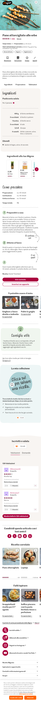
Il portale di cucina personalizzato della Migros (17, 622)
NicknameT (14, 493)
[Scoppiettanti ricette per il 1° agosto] (11, 603)
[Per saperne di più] (11, 314)
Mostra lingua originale (11, 482)
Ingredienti (8, 84)
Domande (26, 453)
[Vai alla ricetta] (11, 563)
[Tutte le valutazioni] (6, 38)
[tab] (20, 662)
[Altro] (35, 485)
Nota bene (13, 103)
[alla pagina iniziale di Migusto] (7, 2)
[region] (20, 690)
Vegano (18, 52)
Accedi (22, 417)
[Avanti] (37, 169)
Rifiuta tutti (30, 698)
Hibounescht (15, 469)
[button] (6, 470)
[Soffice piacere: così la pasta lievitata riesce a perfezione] (29, 603)
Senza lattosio (8, 52)
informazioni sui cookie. (26, 694)
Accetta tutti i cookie (16, 698)
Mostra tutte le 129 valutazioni (16, 516)
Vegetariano (27, 52)
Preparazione (20, 84)
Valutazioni (33, 84)
